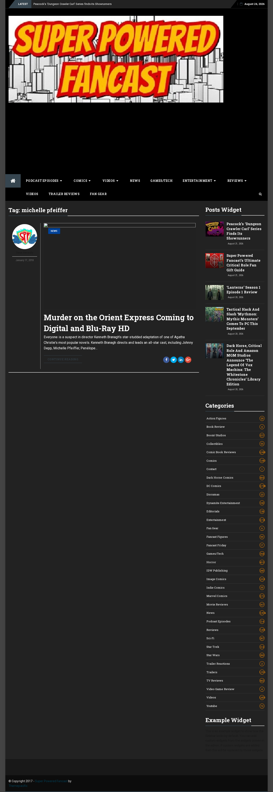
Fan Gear (98, 194)
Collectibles (235, 444)
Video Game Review (234, 689)
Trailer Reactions (234, 664)
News (135, 181)
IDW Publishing (235, 570)
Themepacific (18, 786)
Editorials (235, 511)
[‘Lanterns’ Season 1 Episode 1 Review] (214, 292)
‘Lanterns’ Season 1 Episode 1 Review (244, 289)
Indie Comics (235, 587)
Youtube (235, 706)
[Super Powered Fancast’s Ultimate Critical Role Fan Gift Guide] (214, 260)
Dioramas (235, 494)
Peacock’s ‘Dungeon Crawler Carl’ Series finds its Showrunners (72, 4)
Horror (235, 562)
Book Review (234, 427)
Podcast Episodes (42, 181)
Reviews (235, 181)
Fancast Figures (235, 537)
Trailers (235, 672)
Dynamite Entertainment (235, 503)
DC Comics (235, 486)
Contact (234, 469)
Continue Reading (63, 359)
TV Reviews (235, 680)
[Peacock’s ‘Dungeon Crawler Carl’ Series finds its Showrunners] (214, 229)
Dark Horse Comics (235, 477)
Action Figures (235, 418)
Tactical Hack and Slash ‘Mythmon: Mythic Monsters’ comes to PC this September (243, 319)
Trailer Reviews (64, 194)
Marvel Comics (235, 596)
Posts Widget (223, 209)
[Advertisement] (136, 138)
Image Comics (235, 579)
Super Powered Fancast (51, 781)
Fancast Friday (234, 545)
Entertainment (197, 181)
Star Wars (235, 655)
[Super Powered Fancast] (13, 181)
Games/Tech (161, 181)
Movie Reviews (235, 604)
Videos (108, 181)
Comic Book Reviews (235, 452)
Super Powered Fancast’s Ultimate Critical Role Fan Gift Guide (244, 262)
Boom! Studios (235, 435)
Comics (80, 181)
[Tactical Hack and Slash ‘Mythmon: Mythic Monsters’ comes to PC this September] (214, 314)
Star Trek (235, 647)
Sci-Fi (235, 638)
